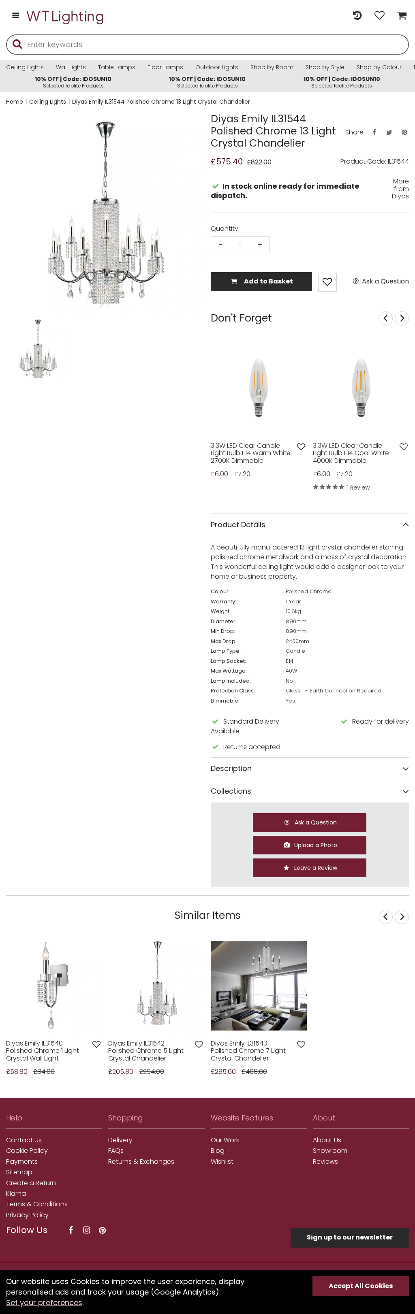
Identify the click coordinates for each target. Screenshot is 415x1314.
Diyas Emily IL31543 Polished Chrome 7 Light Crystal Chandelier (248, 1051)
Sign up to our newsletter (350, 1237)
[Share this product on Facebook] (374, 132)
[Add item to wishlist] (327, 282)
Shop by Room (271, 67)
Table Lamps (116, 67)
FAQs (116, 1150)
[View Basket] (400, 16)
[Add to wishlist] (301, 446)
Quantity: (225, 228)
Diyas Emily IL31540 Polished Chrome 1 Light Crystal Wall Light (42, 1051)
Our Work (225, 1140)
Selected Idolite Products (73, 82)
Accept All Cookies (361, 1286)
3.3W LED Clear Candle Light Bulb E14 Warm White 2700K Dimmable (251, 453)
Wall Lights (71, 67)
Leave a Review (315, 868)
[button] (22, 349)
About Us (327, 1140)
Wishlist (222, 1161)
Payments (22, 1161)
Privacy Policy (27, 1215)
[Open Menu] (15, 16)
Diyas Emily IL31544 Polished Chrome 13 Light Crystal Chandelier (161, 102)
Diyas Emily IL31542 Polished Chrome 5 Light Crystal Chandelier (146, 1051)
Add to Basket (268, 281)
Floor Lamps (165, 67)
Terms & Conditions (37, 1204)
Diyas (400, 196)
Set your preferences (44, 1302)
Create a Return (31, 1183)
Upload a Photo (315, 845)
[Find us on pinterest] (102, 1230)
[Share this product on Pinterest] (404, 132)
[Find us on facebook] (70, 1230)
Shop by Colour (379, 67)
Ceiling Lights (25, 67)
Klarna (16, 1193)
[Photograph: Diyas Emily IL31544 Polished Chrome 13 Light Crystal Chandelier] (105, 214)
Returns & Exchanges (141, 1161)
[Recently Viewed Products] (357, 16)
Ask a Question (384, 281)
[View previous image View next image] (259, 986)
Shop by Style (325, 67)
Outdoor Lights (216, 67)
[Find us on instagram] (86, 1230)
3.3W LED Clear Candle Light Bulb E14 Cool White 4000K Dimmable (351, 453)
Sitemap (19, 1172)
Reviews (325, 1161)
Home (14, 102)
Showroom (330, 1150)
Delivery (120, 1140)
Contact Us (24, 1140)
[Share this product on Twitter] (389, 132)
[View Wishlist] (379, 16)
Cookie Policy (27, 1150)
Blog (218, 1150)
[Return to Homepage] (65, 16)
